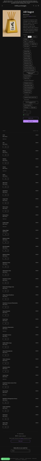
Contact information (28, 458)
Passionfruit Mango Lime (29, 67)
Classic (32, 39)
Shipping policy (24, 459)
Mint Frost (31, 41)
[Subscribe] (29, 451)
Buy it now (30, 121)
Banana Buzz (35, 46)
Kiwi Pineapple (27, 55)
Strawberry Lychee (28, 65)
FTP (29, 36)
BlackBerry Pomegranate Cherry (31, 102)
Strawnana (26, 107)
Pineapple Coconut (28, 82)
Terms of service (18, 459)
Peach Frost (26, 78)
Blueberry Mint (27, 53)
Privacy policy (22, 458)
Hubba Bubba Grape (28, 85)
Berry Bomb (27, 100)
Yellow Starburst (27, 90)
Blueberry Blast (27, 58)
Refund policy (34, 458)
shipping (21, 438)
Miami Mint (33, 107)
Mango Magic (27, 51)
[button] (2, 6)
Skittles (25, 39)
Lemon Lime (27, 95)
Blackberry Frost (27, 60)
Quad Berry (26, 43)
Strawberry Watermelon (29, 81)
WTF (25, 37)
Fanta (25, 41)
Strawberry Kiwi (27, 92)
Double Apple (27, 49)
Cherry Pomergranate (28, 87)
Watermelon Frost (27, 63)
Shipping (30, 16)
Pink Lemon (26, 46)
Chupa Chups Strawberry (29, 70)
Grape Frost (34, 43)
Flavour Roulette (27, 75)
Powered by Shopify (15, 458)
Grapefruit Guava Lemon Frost (30, 97)
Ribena (34, 36)
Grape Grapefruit (27, 105)
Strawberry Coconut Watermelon (31, 73)
